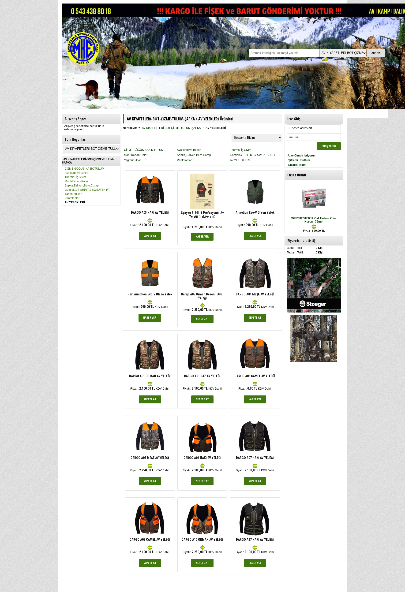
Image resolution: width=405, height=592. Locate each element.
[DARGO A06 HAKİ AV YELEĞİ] (202, 453)
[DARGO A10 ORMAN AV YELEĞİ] (202, 534)
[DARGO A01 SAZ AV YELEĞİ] (202, 371)
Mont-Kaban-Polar (76, 181)
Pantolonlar (72, 198)
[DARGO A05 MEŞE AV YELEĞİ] (150, 453)
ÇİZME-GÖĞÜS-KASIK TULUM (84, 168)
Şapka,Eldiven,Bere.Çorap (82, 185)
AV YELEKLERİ (240, 160)
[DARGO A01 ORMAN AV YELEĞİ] (150, 371)
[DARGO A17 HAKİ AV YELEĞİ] (255, 534)
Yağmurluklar (73, 194)
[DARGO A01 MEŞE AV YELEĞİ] (255, 288)
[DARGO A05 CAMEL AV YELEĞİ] (255, 371)
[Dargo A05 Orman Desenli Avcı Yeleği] (202, 289)
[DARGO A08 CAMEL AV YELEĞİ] (150, 534)
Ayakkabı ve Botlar (76, 173)
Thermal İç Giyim (75, 177)
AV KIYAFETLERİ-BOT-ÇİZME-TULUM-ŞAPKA (171, 128)
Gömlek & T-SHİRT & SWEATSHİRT (87, 189)
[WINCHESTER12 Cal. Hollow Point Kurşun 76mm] (314, 206)
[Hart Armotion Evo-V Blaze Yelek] (149, 289)
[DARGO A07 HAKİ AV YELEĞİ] (254, 453)
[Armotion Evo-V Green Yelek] (255, 207)
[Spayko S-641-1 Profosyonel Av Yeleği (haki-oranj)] (202, 207)
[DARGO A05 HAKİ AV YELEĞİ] (149, 207)
